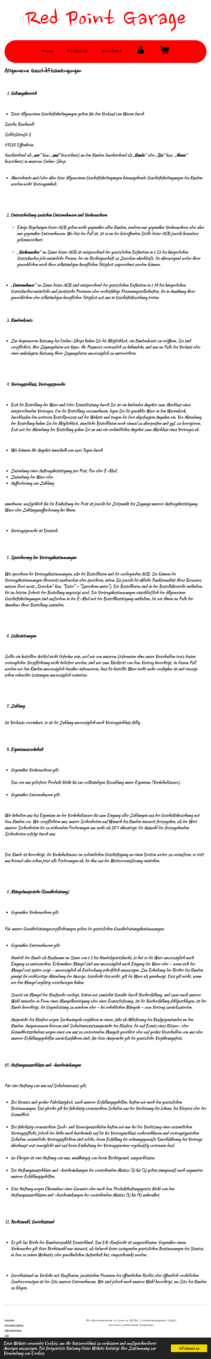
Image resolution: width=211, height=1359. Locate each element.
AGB (7, 1335)
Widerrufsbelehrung (13, 1330)
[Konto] (140, 51)
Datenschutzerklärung (14, 1325)
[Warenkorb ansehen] (164, 51)
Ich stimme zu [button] (189, 1348)
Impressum (10, 1320)
